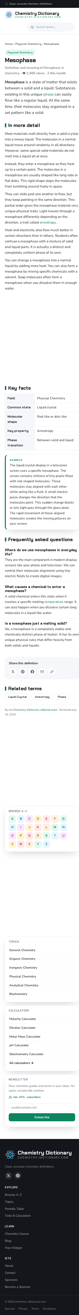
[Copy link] (52, 672)
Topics (9, 1202)
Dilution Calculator (22, 1028)
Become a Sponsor (17, 1287)
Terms (35, 1309)
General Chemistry (22, 950)
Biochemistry (18, 994)
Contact (10, 1273)
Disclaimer (49, 1309)
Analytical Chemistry (23, 985)
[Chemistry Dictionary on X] (8, 1175)
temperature (54, 601)
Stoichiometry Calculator (26, 1054)
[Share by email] (42, 672)
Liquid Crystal (17, 697)
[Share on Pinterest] (23, 672)
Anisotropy (42, 697)
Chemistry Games (17, 1234)
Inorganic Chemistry (23, 968)
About (9, 1266)
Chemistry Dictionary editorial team (35, 710)
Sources (10, 1309)
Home (9, 44)
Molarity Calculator (22, 1019)
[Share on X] (13, 672)
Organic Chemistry (22, 959)
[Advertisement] (39, 337)
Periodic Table (14, 1209)
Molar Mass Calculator (25, 1037)
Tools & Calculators (18, 1216)
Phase (62, 697)
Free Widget (13, 1248)
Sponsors (11, 1280)
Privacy (23, 1309)
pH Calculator (19, 1045)
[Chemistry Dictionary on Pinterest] (17, 1175)
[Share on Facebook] (32, 672)
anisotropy (48, 222)
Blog (8, 1241)
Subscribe (41, 1117)
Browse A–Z (13, 1195)
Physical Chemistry (28, 44)
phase (48, 94)
